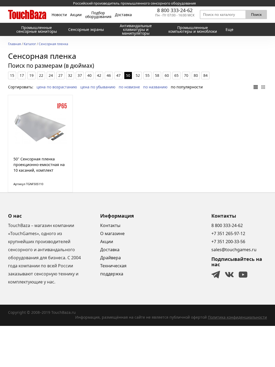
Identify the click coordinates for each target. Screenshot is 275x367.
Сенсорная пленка (53, 44)
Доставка (123, 15)
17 (22, 75)
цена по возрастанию (57, 86)
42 (99, 75)
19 (31, 75)
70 (186, 75)
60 (167, 75)
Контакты (110, 225)
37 (80, 75)
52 (138, 75)
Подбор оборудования (98, 15)
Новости (59, 15)
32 (70, 75)
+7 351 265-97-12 (228, 233)
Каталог (30, 44)
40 (89, 75)
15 (12, 75)
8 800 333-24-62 (175, 10)
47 (118, 75)
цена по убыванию (97, 86)
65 (176, 75)
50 (128, 75)
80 (196, 75)
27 (60, 75)
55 (147, 75)
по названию (155, 86)
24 (51, 75)
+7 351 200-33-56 (228, 241)
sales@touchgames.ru (233, 250)
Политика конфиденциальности (237, 317)
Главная (14, 44)
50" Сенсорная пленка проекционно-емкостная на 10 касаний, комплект (39, 164)
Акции (76, 15)
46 (109, 75)
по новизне (129, 86)
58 (157, 75)
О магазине (112, 233)
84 (205, 75)
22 (41, 75)
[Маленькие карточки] (263, 87)
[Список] (256, 87)
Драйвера (110, 258)
